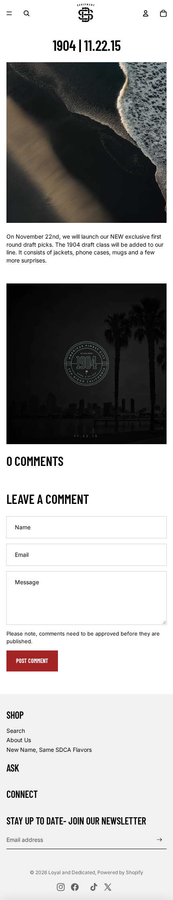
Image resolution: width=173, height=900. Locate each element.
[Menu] (9, 13)
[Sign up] (159, 840)
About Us (18, 739)
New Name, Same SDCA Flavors (49, 749)
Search (15, 730)
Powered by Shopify (120, 872)
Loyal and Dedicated (71, 872)
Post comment (32, 660)
